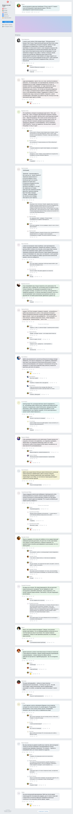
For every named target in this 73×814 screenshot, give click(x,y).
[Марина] (19, 5)
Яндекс (5, 12)
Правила (5, 810)
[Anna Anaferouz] (19, 358)
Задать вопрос (7, 21)
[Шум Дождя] (19, 682)
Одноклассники (7, 17)
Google (5, 10)
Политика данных (7, 811)
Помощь (9, 810)
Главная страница (8, 24)
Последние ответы (8, 26)
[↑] (34, 12)
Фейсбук (6, 14)
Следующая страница (43, 811)
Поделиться (39, 12)
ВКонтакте (6, 16)
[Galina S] (19, 628)
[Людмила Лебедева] (19, 438)
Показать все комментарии (43, 324)
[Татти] (19, 651)
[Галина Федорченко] (19, 40)
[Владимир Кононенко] (19, 285)
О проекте (8, 809)
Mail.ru (5, 8)
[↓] (36, 12)
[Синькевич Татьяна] (19, 538)
